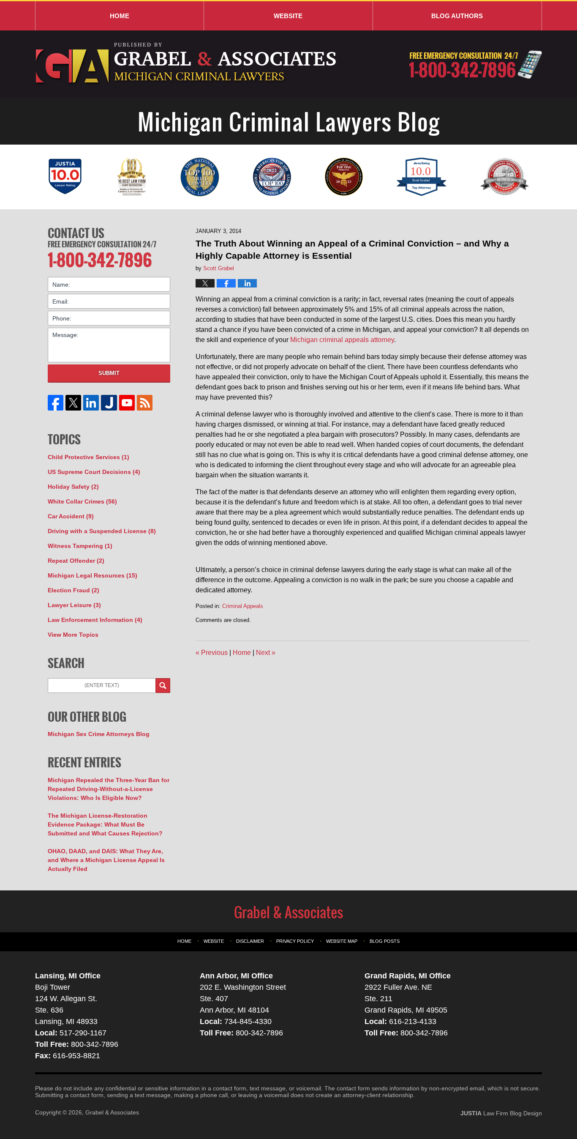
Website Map (341, 941)
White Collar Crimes (82, 501)
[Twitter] (73, 403)
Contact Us (76, 233)
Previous (212, 652)
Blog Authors (457, 15)
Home (119, 15)
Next (265, 652)
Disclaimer (250, 941)
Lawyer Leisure (74, 605)
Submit (109, 373)
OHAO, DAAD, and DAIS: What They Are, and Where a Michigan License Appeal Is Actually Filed (106, 860)
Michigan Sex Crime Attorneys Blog (99, 734)
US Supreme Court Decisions (94, 471)
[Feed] (144, 403)
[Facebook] (56, 403)
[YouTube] (127, 403)
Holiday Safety (73, 486)
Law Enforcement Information (95, 619)
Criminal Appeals (242, 606)
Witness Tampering (80, 545)
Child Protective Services (88, 457)
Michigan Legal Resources (92, 575)
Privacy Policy (295, 941)
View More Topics (73, 634)
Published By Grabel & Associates (475, 64)
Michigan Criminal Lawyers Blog (187, 64)
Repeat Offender (76, 560)
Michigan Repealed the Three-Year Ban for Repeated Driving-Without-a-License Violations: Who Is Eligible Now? (108, 789)
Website (288, 15)
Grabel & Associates (112, 1112)
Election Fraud (73, 590)
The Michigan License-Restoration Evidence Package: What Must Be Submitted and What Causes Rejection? (105, 824)
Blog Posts (385, 941)
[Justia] (109, 403)
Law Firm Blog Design (501, 1113)
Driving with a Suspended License (102, 531)
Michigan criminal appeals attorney (342, 339)
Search (162, 685)
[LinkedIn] (91, 403)
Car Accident (71, 516)
